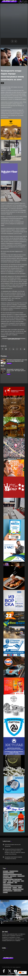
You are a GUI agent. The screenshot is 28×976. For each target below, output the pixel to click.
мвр (16, 882)
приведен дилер (7, 889)
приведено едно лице (18, 889)
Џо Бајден (5, 871)
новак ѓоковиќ (7, 884)
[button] (3, 950)
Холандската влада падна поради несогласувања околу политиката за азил (13, 339)
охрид (19, 887)
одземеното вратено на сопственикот (12, 885)
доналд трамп (16, 881)
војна (9, 881)
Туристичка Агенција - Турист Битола (12, 879)
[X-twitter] (9, 971)
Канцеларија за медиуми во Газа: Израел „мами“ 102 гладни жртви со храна (16, 371)
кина (4, 882)
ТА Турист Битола (7, 877)
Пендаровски (21, 876)
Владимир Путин (14, 871)
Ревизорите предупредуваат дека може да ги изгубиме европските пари (17, 360)
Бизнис (9, 363)
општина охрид (7, 887)
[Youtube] (15, 971)
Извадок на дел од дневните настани (12, 874)
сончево (5, 892)
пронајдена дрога (7, 890)
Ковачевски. (13, 876)
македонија (10, 882)
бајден (4, 881)
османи (15, 887)
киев (22, 881)
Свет (9, 374)
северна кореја (17, 890)
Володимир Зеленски (8, 872)
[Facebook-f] (4, 971)
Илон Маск (5, 876)
